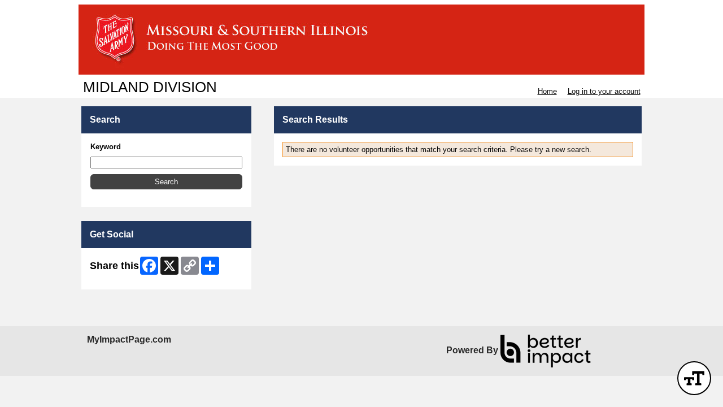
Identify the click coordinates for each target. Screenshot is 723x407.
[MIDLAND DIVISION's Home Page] (361, 40)
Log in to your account (604, 91)
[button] (166, 181)
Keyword (105, 146)
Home (547, 91)
